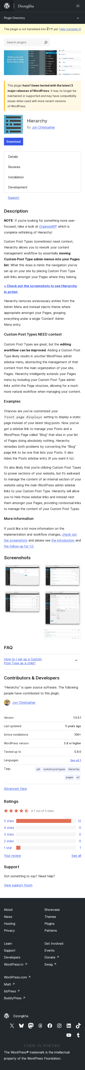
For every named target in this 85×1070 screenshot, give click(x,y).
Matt (9, 984)
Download (14, 141)
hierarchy (73, 769)
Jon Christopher (43, 127)
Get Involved (53, 943)
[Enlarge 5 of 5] (76, 634)
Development (17, 187)
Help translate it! (70, 29)
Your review (12, 856)
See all (76, 856)
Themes (50, 917)
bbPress (12, 991)
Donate (51, 957)
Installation (16, 177)
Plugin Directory (14, 18)
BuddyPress (15, 998)
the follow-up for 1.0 (18, 546)
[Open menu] (78, 6)
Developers (12, 957)
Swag (50, 964)
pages (69, 777)
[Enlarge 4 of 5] (76, 596)
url (77, 777)
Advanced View (15, 789)
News (8, 917)
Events (49, 950)
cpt (38, 769)
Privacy (9, 930)
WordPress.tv (15, 964)
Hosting (9, 924)
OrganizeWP (48, 226)
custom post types (54, 769)
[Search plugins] (46, 42)
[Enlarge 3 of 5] (76, 569)
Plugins (49, 924)
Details (13, 157)
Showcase (52, 910)
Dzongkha (20, 1016)
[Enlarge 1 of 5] (36, 569)
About (8, 910)
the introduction (63, 540)
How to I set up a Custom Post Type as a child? (23, 661)
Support (13, 198)
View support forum (18, 885)
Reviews (14, 167)
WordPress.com (17, 977)
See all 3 (75, 760)
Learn (8, 943)
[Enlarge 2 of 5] (36, 596)
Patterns (50, 930)
